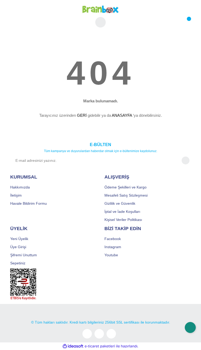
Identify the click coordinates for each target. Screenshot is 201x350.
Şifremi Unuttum (23, 255)
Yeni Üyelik (19, 239)
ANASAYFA (122, 115)
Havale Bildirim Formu (28, 203)
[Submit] (185, 160)
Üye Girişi (18, 247)
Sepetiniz (17, 263)
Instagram (112, 247)
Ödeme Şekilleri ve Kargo (125, 187)
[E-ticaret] (100, 346)
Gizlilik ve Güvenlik (119, 203)
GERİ (82, 115)
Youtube (111, 255)
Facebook (112, 239)
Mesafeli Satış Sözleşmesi (126, 195)
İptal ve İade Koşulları (122, 211)
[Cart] (185, 22)
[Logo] (100, 9)
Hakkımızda (20, 187)
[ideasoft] (73, 346)
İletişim (16, 195)
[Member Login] (100, 22)
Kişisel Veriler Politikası (123, 220)
